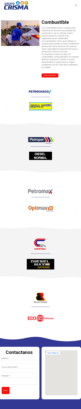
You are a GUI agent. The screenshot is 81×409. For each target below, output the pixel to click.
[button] (50, 75)
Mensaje (6, 376)
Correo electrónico (10, 367)
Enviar (5, 390)
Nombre (5, 358)
